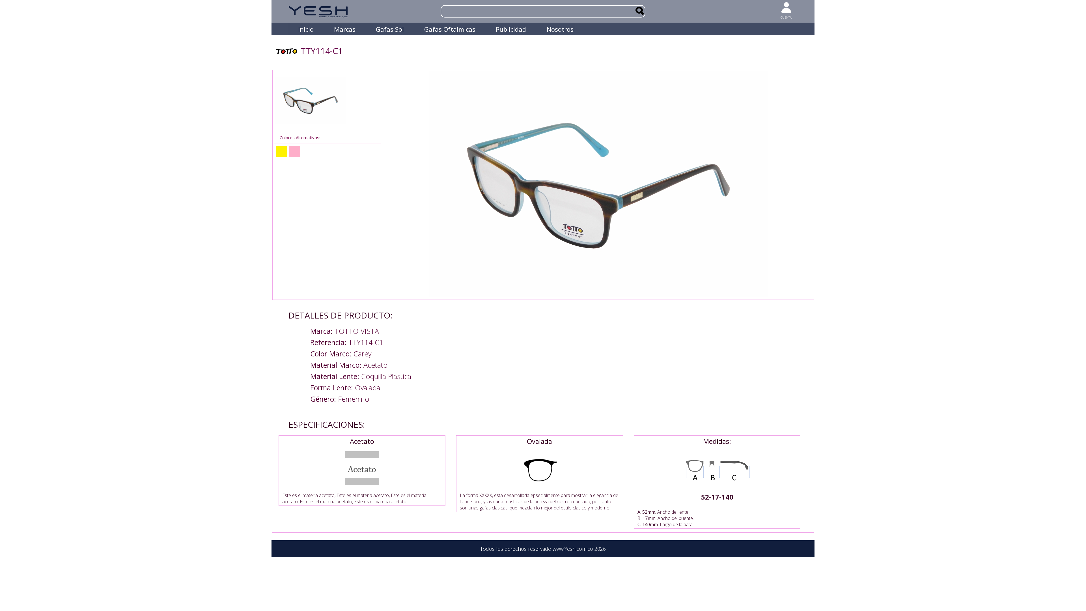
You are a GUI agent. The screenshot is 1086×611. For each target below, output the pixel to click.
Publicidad (511, 29)
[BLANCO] (307, 151)
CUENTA (786, 18)
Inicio (306, 29)
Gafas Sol (390, 29)
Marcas (344, 29)
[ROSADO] (294, 151)
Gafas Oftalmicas (449, 29)
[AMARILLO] (281, 151)
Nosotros (560, 29)
